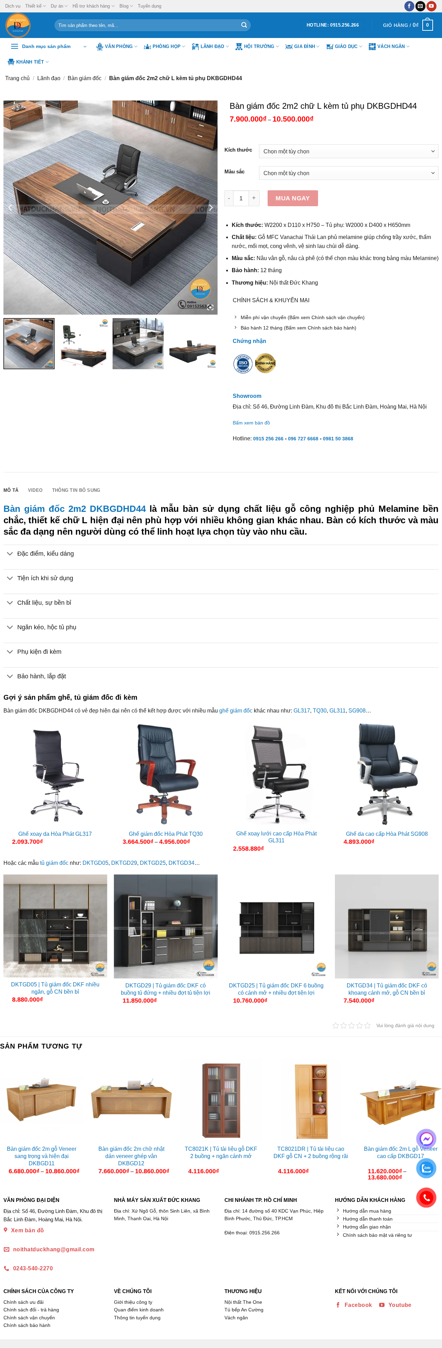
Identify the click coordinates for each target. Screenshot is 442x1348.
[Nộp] (244, 25)
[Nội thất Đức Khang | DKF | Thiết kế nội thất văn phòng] (24, 25)
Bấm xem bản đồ (251, 423)
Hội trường (259, 46)
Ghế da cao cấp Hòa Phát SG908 (387, 834)
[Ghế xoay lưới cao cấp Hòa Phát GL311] (276, 774)
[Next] (436, 1122)
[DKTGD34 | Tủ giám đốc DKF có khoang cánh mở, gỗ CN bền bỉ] (387, 926)
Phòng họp (167, 46)
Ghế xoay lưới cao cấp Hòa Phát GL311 (276, 837)
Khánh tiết (30, 62)
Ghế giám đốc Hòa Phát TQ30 (166, 834)
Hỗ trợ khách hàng (91, 6)
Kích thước (238, 150)
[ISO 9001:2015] (243, 368)
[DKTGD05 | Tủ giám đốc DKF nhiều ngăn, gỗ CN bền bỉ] (55, 925)
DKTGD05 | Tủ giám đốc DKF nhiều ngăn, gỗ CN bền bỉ (55, 988)
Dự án (57, 6)
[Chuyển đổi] (10, 554)
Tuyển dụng (149, 6)
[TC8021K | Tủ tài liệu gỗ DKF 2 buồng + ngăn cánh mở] (221, 1100)
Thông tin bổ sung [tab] (76, 490)
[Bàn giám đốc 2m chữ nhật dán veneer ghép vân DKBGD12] (131, 1100)
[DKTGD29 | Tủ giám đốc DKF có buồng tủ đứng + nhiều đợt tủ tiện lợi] (166, 926)
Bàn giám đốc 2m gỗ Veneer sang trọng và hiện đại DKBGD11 (41, 1156)
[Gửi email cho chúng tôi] (420, 6)
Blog (123, 6)
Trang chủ (17, 78)
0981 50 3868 (338, 438)
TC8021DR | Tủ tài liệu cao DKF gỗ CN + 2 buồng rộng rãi (310, 1152)
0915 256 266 (268, 438)
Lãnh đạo (212, 46)
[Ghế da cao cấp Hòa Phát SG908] (387, 774)
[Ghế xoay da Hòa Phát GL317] (55, 774)
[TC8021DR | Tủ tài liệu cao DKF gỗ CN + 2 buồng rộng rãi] (310, 1100)
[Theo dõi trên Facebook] (409, 6)
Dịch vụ (12, 6)
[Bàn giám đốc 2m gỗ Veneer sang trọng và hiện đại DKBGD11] (41, 1100)
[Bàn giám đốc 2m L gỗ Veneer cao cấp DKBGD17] (400, 1100)
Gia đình (304, 46)
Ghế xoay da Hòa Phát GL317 (55, 834)
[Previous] (6, 1122)
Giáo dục (346, 46)
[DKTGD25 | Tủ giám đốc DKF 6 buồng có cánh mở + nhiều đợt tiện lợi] (276, 926)
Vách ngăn (391, 46)
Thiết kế (33, 6)
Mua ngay (293, 198)
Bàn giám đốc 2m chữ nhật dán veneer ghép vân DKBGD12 (131, 1156)
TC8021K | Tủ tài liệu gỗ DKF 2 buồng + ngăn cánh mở (221, 1152)
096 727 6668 (303, 438)
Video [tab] (35, 490)
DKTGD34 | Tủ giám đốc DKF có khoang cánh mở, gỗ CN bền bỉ (387, 989)
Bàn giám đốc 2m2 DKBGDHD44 (74, 509)
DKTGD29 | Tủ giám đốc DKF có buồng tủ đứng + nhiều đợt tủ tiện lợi (165, 989)
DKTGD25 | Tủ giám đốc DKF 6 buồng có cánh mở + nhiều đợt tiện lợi (276, 989)
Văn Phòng (119, 46)
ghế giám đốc (235, 711)
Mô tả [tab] (10, 490)
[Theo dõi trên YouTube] (431, 6)
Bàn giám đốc (85, 78)
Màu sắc (234, 171)
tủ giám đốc (54, 863)
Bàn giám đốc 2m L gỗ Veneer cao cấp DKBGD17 (401, 1152)
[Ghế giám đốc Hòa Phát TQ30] (166, 774)
